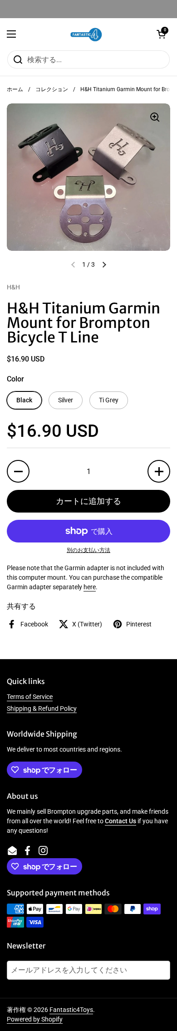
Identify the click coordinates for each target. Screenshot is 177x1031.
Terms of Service (30, 696)
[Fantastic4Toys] (86, 34)
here (90, 587)
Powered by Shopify (35, 1019)
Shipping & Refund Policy (42, 708)
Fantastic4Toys (71, 1009)
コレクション (51, 89)
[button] (161, 34)
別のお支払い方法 (88, 550)
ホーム (15, 89)
